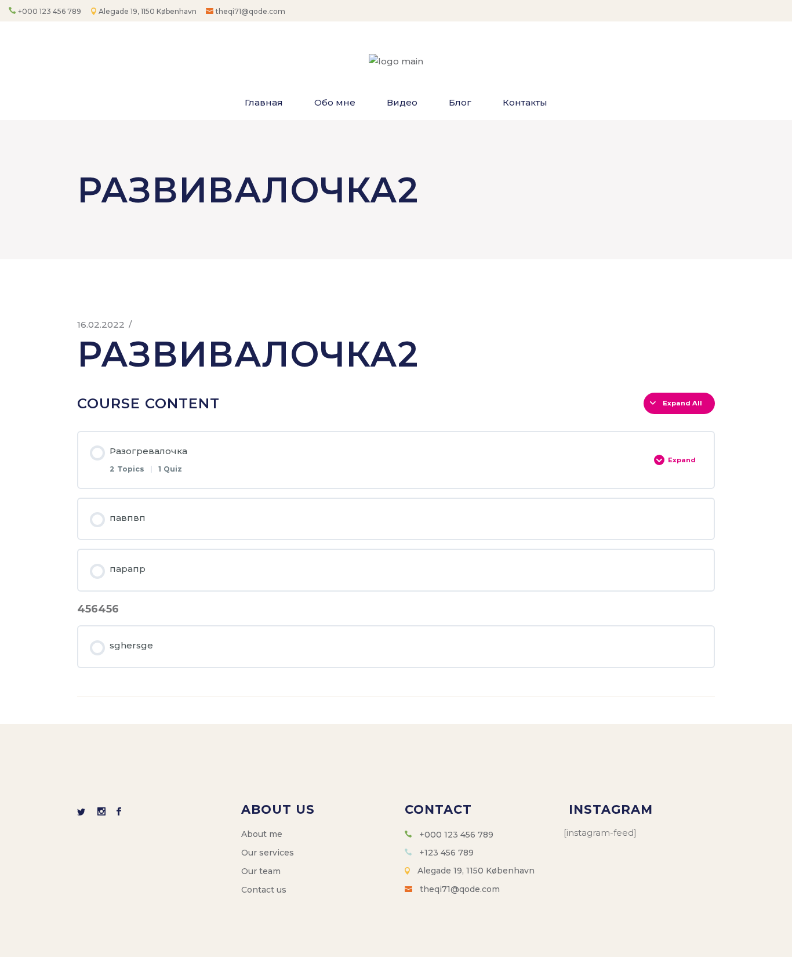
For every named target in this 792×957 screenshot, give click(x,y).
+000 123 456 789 (49, 11)
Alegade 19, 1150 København (148, 11)
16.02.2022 (101, 324)
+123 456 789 (446, 852)
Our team (261, 871)
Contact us (263, 889)
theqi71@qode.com (250, 11)
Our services (267, 852)
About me (261, 834)
